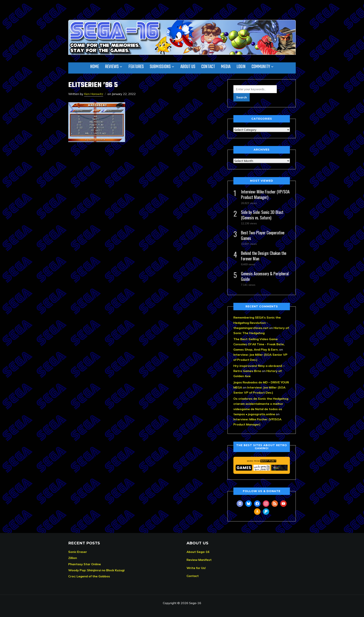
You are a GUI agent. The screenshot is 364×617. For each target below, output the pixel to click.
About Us (187, 67)
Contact (208, 67)
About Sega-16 (198, 552)
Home (94, 67)
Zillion (72, 558)
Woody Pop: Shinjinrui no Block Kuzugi (96, 570)
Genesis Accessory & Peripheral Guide (265, 276)
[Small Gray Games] (244, 467)
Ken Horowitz (93, 94)
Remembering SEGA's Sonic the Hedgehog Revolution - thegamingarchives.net (257, 323)
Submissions (160, 67)
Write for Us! (196, 568)
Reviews (112, 67)
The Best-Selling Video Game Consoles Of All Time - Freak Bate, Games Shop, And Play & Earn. (259, 344)
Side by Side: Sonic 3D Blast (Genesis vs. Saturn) (262, 215)
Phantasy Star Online (84, 564)
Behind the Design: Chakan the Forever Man (263, 255)
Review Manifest (199, 560)
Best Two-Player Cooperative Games (262, 235)
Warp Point (268, 461)
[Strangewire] (279, 467)
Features (136, 67)
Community (261, 67)
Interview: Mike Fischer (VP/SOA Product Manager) (265, 194)
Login (241, 67)
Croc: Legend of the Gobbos (89, 576)
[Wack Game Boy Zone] (261, 467)
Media (226, 67)
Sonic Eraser (77, 552)
